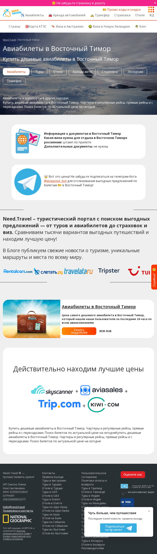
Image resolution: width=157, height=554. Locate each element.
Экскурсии (135, 72)
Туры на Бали (51, 514)
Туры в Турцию (51, 484)
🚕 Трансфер (100, 15)
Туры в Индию (90, 495)
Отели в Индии (91, 499)
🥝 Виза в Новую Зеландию (109, 26)
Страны (14, 26)
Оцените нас (132, 475)
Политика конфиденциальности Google (16, 532)
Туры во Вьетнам (53, 529)
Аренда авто (82, 72)
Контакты (48, 473)
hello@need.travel (14, 507)
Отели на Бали (51, 518)
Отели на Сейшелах (55, 526)
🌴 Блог (140, 26)
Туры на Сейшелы (53, 522)
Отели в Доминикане (95, 537)
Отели (140, 15)
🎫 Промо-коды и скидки (122, 9)
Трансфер (14, 81)
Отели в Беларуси (93, 544)
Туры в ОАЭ (49, 492)
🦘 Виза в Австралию (67, 26)
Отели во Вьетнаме (55, 533)
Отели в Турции (52, 488)
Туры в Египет (51, 499)
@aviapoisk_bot (55, 181)
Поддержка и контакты (18, 510)
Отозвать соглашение (13, 539)
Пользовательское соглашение (93, 475)
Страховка (122, 15)
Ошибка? (154, 277)
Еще (151, 9)
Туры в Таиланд (91, 488)
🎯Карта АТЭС (36, 26)
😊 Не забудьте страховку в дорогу (78, 3)
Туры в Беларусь (92, 541)
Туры (39, 72)
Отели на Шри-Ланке (55, 510)
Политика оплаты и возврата (94, 482)
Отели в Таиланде (93, 492)
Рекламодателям (92, 548)
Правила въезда (52, 477)
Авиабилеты (16, 72)
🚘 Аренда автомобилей (66, 15)
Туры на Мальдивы (93, 503)
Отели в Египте (52, 503)
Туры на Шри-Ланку (54, 507)
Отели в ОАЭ (50, 495)
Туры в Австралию (54, 480)
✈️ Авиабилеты (32, 15)
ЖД (151, 15)
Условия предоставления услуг (17, 536)
